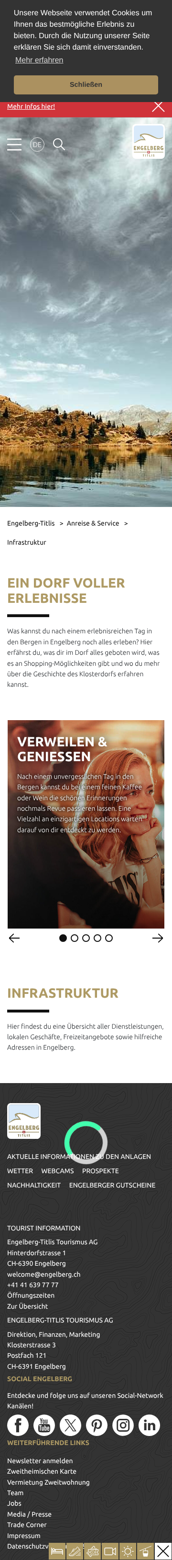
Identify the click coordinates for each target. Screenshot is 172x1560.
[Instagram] (123, 1425)
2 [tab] (74, 938)
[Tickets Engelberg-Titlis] (92, 1551)
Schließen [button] (86, 85)
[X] (70, 1425)
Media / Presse (29, 1514)
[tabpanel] (86, 824)
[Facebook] (18, 1425)
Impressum (24, 1535)
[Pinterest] (97, 1425)
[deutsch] (37, 144)
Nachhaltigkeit (34, 1185)
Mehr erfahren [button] (39, 60)
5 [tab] (109, 938)
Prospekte (100, 1171)
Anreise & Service (94, 523)
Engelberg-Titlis (31, 523)
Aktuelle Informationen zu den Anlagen (79, 1156)
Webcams (57, 1171)
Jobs (14, 1503)
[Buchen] (57, 1551)
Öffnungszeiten (30, 1295)
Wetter (20, 1171)
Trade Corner (27, 1525)
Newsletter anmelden (40, 1461)
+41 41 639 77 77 (33, 1285)
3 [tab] (86, 938)
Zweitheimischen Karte (41, 1471)
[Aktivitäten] (74, 1551)
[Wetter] (127, 1551)
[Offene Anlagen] (145, 1551)
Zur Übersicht (27, 1306)
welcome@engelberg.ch (43, 1274)
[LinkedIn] (149, 1425)
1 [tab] (63, 938)
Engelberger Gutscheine (112, 1185)
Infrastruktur (26, 542)
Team (15, 1493)
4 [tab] (97, 938)
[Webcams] (110, 1551)
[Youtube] (44, 1425)
